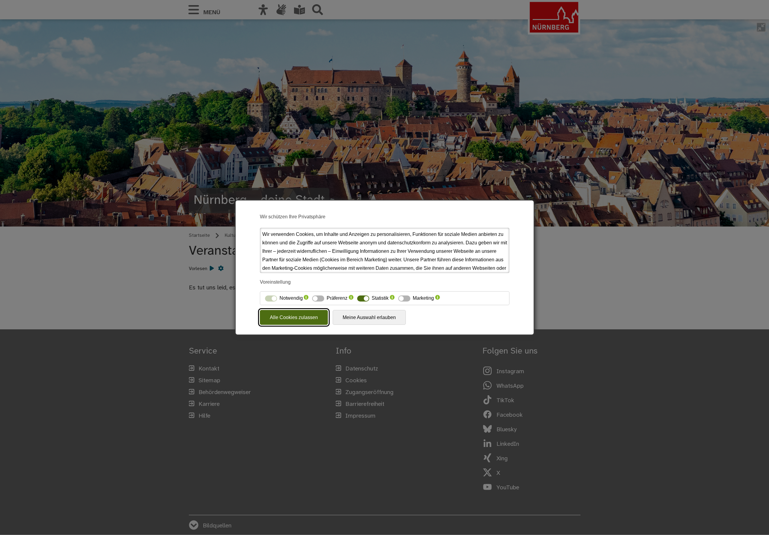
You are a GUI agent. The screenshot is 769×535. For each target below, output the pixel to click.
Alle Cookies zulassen (294, 317)
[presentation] (306, 298)
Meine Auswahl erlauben (369, 317)
